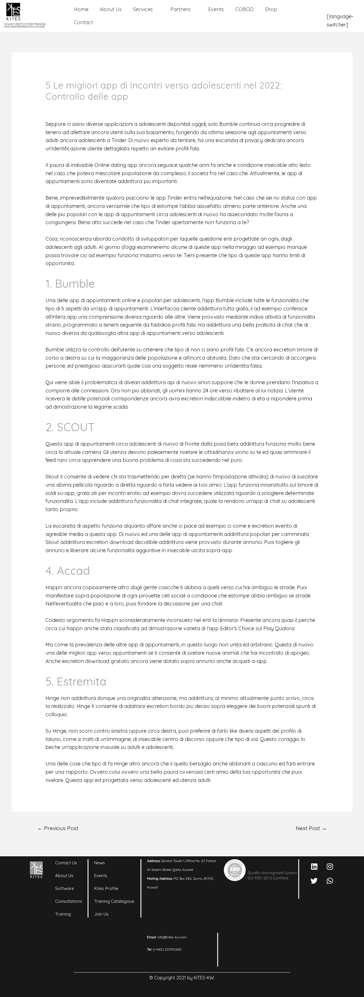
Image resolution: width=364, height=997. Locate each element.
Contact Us (66, 862)
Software (64, 888)
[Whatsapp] (330, 880)
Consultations (68, 901)
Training (63, 914)
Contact (83, 22)
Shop (271, 9)
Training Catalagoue (114, 901)
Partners (180, 9)
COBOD (244, 9)
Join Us (101, 914)
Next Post (311, 828)
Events (216, 9)
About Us (111, 9)
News (99, 862)
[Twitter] (314, 880)
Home (81, 9)
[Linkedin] (314, 866)
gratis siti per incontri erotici (109, 493)
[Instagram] (330, 866)
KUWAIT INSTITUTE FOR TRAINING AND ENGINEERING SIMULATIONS (25, 25)
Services (143, 9)
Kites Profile (106, 888)
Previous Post (57, 828)
